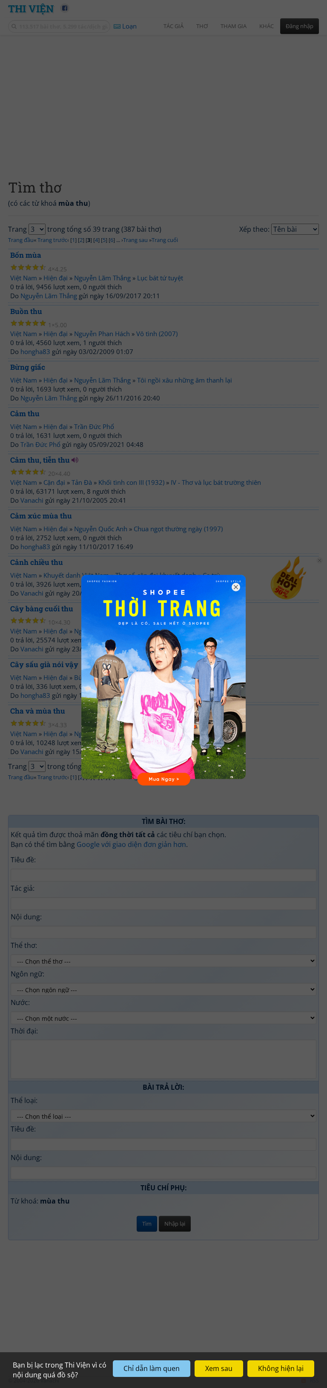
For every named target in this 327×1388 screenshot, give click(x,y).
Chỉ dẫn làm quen (151, 1368)
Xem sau (218, 1368)
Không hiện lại (281, 1368)
